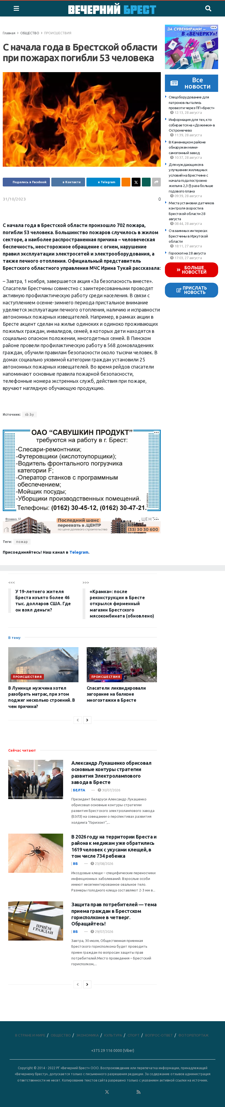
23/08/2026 (103, 863)
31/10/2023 (14, 199)
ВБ (75, 863)
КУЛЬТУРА (113, 1035)
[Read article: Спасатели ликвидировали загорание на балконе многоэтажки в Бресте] (122, 664)
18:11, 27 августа (188, 246)
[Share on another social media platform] (156, 182)
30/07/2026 (110, 790)
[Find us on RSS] (138, 1092)
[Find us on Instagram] (123, 1092)
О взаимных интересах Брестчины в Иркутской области (188, 236)
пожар (22, 541)
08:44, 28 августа (188, 223)
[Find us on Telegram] (115, 1092)
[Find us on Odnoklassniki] (99, 1092)
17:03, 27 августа (188, 258)
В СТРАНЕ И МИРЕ (30, 1035)
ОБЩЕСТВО (29, 33)
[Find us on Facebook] (83, 1092)
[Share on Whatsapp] (146, 182)
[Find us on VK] (91, 1092)
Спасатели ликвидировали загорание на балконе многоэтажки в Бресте (116, 694)
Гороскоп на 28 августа (187, 253)
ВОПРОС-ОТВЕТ (159, 1035)
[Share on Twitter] (136, 182)
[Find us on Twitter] (107, 1092)
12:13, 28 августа (188, 112)
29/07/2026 (103, 931)
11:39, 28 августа (188, 135)
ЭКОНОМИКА (87, 1035)
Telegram (78, 552)
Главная (9, 33)
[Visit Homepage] (112, 8)
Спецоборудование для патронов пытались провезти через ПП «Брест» (192, 102)
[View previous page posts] (78, 720)
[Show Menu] (16, 8)
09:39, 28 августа (188, 196)
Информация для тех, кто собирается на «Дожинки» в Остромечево (192, 124)
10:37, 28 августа (188, 157)
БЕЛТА (79, 790)
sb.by (29, 414)
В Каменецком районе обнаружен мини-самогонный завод (187, 147)
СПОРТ (134, 1035)
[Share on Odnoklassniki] (126, 182)
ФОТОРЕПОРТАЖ (193, 1035)
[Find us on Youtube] (131, 1092)
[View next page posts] (87, 720)
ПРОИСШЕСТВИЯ (57, 33)
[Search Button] (208, 8)
